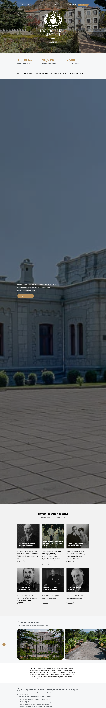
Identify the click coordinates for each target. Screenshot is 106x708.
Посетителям (50, 4)
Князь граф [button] (53, 543)
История (24, 4)
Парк (29, 4)
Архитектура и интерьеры (38, 4)
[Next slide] (102, 644)
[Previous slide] (4, 644)
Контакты (57, 4)
